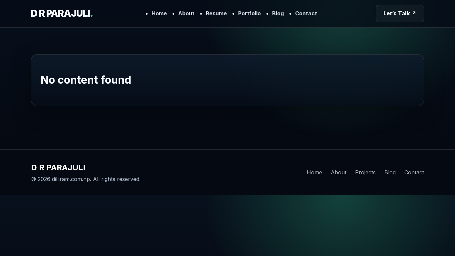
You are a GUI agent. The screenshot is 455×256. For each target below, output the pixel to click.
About (186, 13)
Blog (278, 13)
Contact (306, 13)
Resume (216, 13)
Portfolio (249, 13)
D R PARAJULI (62, 13)
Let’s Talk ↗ (399, 13)
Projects (365, 172)
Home (159, 13)
